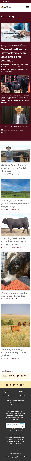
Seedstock (22, 45)
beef (16, 96)
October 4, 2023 (5, 247)
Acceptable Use (23, 456)
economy (14, 44)
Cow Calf (8, 44)
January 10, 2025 (6, 174)
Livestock (16, 45)
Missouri (14, 97)
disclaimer (18, 443)
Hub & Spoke (18, 453)
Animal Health (5, 96)
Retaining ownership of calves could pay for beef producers (14, 352)
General (3, 45)
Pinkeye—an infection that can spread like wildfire (14, 294)
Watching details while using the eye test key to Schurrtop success (13, 241)
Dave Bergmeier (25, 96)
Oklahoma (26, 97)
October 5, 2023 (5, 209)
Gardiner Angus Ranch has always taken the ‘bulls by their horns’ (14, 168)
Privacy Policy (16, 456)
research (4, 98)
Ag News (3, 44)
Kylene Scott (9, 45)
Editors (19, 44)
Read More (8, 71)
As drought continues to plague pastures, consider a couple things (15, 203)
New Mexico (20, 97)
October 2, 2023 (5, 358)
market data (20, 428)
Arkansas (12, 96)
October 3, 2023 (5, 299)
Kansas (3, 97)
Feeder (24, 44)
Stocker (3, 46)
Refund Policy (15, 457)
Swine (14, 128)
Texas (8, 98)
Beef (19, 96)
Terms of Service (8, 456)
